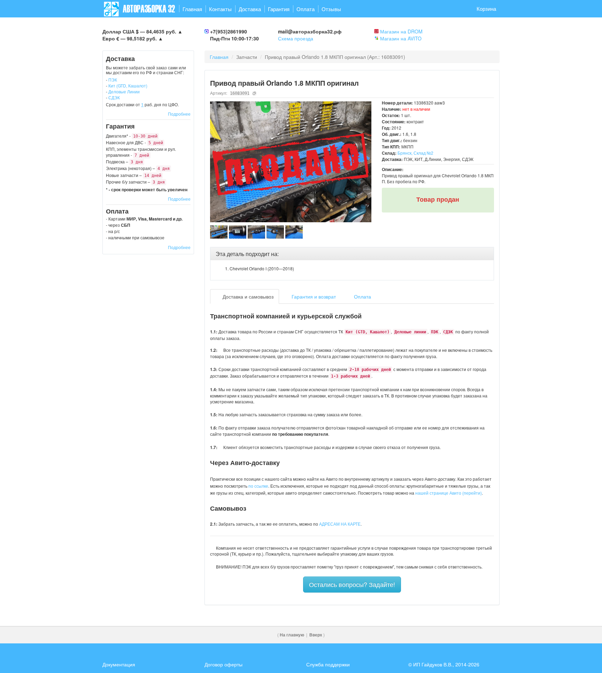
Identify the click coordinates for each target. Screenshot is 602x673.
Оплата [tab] (362, 296)
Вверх (315, 635)
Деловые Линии (124, 91)
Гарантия (279, 9)
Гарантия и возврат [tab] (313, 296)
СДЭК (114, 97)
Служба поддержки (328, 664)
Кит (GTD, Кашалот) (127, 85)
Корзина (486, 8)
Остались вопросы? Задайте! (352, 584)
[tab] (352, 254)
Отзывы (331, 9)
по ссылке (258, 486)
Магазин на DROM (401, 31)
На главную (292, 635)
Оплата (305, 9)
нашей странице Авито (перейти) (448, 493)
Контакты (220, 9)
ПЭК (112, 80)
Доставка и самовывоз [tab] (247, 296)
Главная (192, 9)
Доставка (250, 9)
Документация (118, 664)
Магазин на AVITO (401, 38)
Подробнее (179, 114)
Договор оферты (223, 664)
